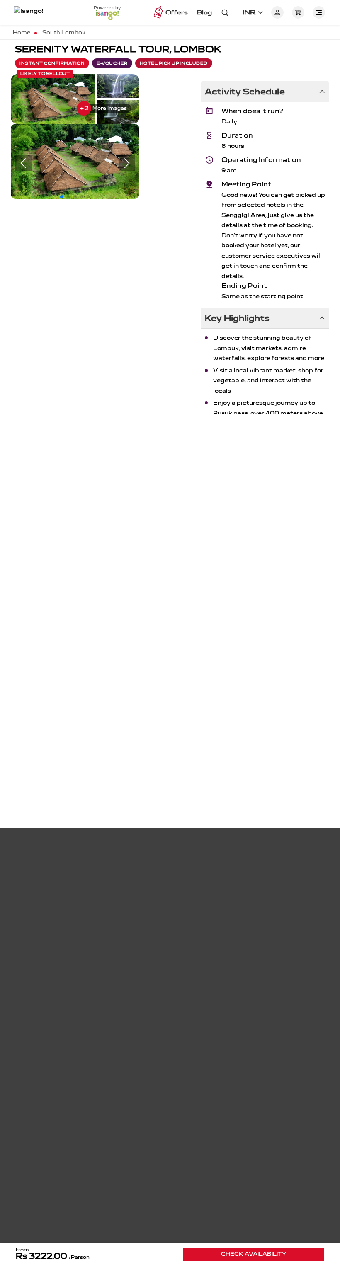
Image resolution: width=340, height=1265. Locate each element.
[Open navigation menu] (319, 12)
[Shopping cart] (298, 12)
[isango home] (36, 12)
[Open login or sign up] (277, 12)
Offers (176, 12)
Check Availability (254, 1254)
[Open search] (225, 12)
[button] (61, 196)
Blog (204, 12)
